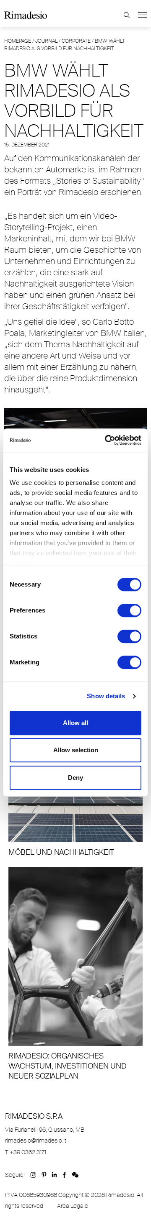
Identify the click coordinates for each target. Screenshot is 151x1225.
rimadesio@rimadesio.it (35, 1140)
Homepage (17, 41)
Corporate (76, 41)
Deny (75, 777)
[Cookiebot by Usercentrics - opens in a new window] (106, 440)
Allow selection (75, 749)
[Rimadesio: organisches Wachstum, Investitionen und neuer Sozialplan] (75, 974)
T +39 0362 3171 (25, 1152)
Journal (46, 41)
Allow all (75, 722)
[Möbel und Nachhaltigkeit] (75, 806)
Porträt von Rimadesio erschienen (79, 192)
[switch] (129, 610)
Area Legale (72, 1206)
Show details (106, 696)
